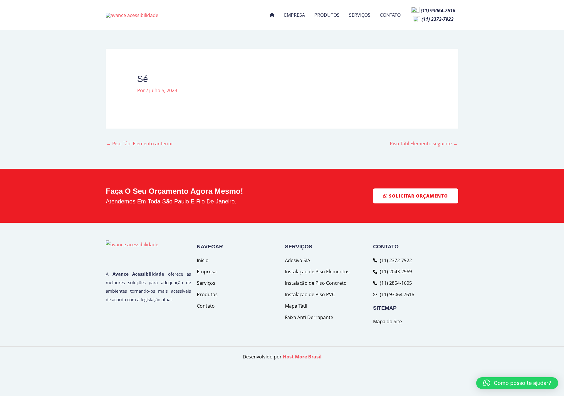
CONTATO (390, 15)
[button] (517, 383)
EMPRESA (294, 15)
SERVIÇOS (359, 15)
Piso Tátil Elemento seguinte (424, 143)
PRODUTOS (327, 15)
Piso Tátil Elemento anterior (139, 143)
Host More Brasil (302, 356)
